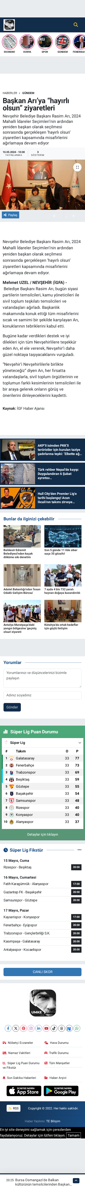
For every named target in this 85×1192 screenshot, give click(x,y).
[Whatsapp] (76, 1028)
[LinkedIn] (38, 1028)
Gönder (12, 707)
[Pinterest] (23, 1028)
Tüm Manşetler (59, 1063)
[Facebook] (8, 1028)
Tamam (73, 1135)
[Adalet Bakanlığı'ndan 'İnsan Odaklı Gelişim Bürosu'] (22, 575)
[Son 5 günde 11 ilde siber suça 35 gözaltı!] (63, 536)
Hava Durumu (59, 1043)
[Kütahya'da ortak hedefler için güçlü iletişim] (63, 611)
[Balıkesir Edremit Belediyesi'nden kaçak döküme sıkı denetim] (22, 536)
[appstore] (24, 1091)
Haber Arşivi (58, 1078)
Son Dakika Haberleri (21, 1078)
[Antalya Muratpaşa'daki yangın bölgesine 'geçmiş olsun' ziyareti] (22, 611)
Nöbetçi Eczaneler (20, 1043)
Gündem (28, 93)
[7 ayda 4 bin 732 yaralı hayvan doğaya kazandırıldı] (63, 575)
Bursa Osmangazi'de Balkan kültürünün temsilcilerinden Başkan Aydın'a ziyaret (42, 1184)
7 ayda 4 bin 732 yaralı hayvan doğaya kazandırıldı (62, 591)
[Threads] (61, 1028)
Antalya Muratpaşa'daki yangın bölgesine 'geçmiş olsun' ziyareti (20, 628)
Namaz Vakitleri (19, 1053)
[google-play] (61, 1091)
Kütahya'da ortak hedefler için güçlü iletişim (61, 626)
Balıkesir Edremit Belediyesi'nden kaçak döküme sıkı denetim (18, 553)
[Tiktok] (54, 1028)
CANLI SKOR (42, 972)
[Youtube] (46, 1028)
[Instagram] (31, 1028)
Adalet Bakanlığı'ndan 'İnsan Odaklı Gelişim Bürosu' (22, 591)
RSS (15, 1108)
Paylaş (12, 215)
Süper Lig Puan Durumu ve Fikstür (21, 1065)
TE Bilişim (53, 1121)
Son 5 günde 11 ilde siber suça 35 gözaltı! (60, 551)
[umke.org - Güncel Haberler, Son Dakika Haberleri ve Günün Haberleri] (9, 24)
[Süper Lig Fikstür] (79, 850)
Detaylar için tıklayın (42, 834)
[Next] (69, 1028)
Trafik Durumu (58, 1053)
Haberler (10, 93)
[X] (15, 1028)
